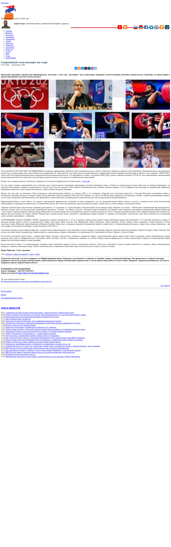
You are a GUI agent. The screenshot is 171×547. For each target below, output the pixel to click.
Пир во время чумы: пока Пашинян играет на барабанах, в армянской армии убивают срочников (44, 340)
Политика (9, 35)
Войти (3, 295)
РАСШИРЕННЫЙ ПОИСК (12, 298)
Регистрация (6, 291)
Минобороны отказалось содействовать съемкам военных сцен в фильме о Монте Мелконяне (43, 357)
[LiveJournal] (89, 68)
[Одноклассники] (79, 68)
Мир (7, 54)
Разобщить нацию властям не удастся (20, 354)
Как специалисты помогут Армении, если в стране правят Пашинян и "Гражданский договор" (43, 350)
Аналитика (10, 48)
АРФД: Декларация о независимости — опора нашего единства (31, 334)
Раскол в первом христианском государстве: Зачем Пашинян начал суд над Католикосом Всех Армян (46, 315)
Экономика (10, 39)
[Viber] (92, 68)
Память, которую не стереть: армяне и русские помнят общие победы (33, 342)
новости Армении (20, 254)
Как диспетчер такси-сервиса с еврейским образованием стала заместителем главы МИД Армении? (45, 338)
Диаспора (9, 43)
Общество (10, 45)
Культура (9, 50)
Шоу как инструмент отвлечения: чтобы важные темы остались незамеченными (37, 348)
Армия (8, 41)
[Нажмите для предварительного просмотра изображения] (85, 167)
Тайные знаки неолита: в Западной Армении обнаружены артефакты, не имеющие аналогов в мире (45, 329)
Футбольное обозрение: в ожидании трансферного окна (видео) (26, 281)
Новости (9, 33)
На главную (165, 286)
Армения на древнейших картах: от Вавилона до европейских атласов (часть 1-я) (38, 344)
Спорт (8, 52)
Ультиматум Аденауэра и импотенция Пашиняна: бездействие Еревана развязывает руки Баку (43, 323)
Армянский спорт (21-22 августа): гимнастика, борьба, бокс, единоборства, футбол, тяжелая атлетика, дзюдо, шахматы (53, 346)
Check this (86, 181)
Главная (9, 31)
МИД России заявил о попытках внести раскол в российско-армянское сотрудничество (40, 352)
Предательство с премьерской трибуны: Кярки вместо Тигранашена (33, 336)
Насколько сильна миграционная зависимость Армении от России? (32, 317)
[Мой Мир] (82, 68)
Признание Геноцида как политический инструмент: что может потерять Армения (39, 331)
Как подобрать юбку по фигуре (18, 319)
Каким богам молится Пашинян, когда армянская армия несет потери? (34, 321)
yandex (37, 254)
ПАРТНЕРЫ (11, 58)
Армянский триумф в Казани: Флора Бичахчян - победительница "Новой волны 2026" (40, 313)
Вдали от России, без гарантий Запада (21, 325)
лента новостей (10, 307)
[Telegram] (95, 68)
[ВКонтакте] (76, 68)
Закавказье (10, 37)
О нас (8, 56)
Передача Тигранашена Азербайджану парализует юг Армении (31, 327)
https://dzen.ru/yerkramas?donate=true (33, 273)
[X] (85, 68)
